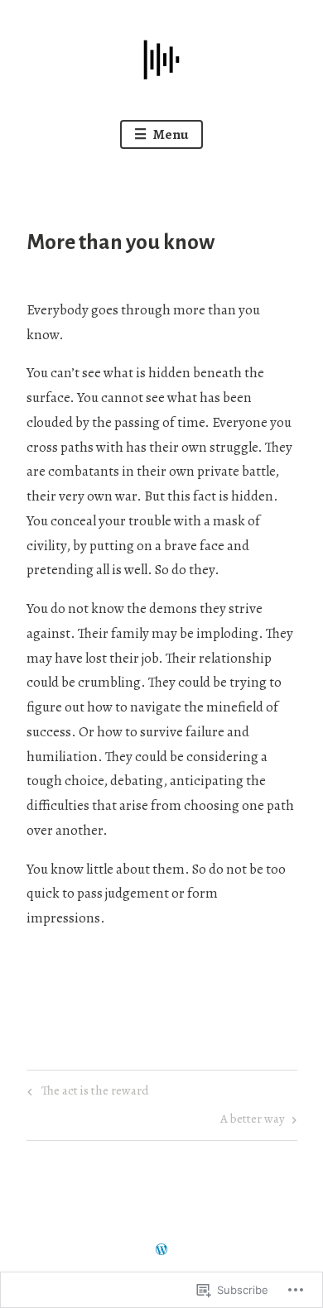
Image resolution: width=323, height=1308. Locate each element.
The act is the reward (85, 1093)
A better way (252, 1121)
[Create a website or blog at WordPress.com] (161, 1250)
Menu (170, 134)
